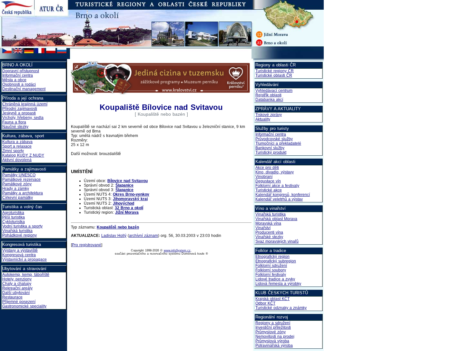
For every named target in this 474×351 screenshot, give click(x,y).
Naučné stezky (15, 126)
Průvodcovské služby (274, 139)
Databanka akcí (269, 99)
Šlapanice (124, 185)
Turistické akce (268, 190)
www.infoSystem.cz (177, 250)
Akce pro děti (267, 167)
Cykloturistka (13, 221)
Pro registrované (86, 245)
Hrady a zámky (15, 188)
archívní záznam (143, 235)
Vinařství (263, 228)
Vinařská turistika (17, 231)
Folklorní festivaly (270, 274)
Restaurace (12, 297)
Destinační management (23, 89)
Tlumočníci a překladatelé (278, 143)
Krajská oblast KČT (272, 299)
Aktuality (262, 119)
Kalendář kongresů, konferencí (282, 194)
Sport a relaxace (17, 146)
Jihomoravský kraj (130, 199)
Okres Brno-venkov (131, 194)
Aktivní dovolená (17, 160)
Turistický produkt (270, 152)
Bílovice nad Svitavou (127, 181)
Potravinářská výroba (274, 345)
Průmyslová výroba (272, 341)
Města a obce (14, 80)
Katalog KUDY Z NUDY (23, 155)
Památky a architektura (22, 193)
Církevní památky (17, 197)
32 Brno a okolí (129, 208)
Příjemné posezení (18, 301)
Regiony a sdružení (272, 323)
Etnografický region (272, 256)
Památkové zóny (17, 184)
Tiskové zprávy (268, 114)
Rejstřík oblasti (268, 95)
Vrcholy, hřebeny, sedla (23, 117)
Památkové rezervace (21, 179)
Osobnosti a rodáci (19, 84)
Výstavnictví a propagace (24, 259)
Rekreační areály (17, 288)
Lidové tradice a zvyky (275, 279)
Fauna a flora (14, 122)
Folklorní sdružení (271, 265)
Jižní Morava (127, 212)
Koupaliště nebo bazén (118, 227)
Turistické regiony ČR (274, 71)
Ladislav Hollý (113, 235)
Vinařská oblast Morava (276, 219)
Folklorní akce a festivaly (277, 185)
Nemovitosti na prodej (274, 336)
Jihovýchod (123, 203)
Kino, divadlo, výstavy (274, 172)
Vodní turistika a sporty (22, 226)
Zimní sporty (13, 151)
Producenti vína (269, 232)
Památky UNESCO (18, 175)
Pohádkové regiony (19, 235)
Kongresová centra (19, 255)
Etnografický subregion (275, 261)
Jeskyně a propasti (19, 113)
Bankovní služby (269, 148)
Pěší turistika (13, 217)
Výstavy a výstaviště (20, 250)
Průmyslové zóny (270, 332)
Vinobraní (263, 176)
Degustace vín (268, 181)
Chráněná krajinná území (24, 104)
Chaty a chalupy (16, 283)
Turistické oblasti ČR (273, 75)
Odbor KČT (265, 303)
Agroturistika (13, 212)
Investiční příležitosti (273, 327)
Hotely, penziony (17, 279)
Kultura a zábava (17, 142)
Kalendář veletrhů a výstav (279, 199)
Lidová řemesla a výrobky (278, 283)
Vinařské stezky (269, 237)
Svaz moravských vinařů (277, 241)
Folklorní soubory (270, 270)
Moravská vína (268, 223)
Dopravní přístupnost (20, 71)
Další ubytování (16, 292)
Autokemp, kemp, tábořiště (25, 274)
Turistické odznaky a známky (281, 308)
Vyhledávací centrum (273, 90)
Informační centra (17, 75)
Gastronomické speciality (24, 306)
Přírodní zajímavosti (19, 108)
